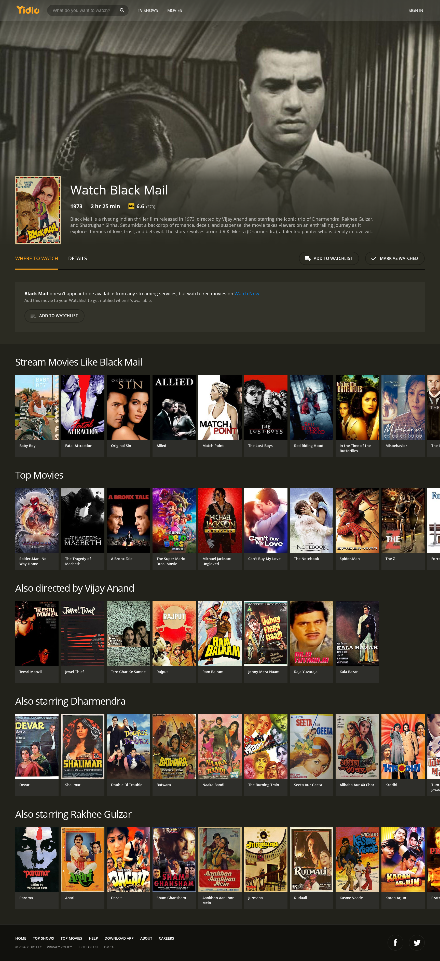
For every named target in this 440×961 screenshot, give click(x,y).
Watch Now (247, 293)
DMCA (109, 947)
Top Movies (71, 938)
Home (20, 938)
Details (77, 258)
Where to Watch (36, 258)
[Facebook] (395, 943)
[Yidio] (28, 11)
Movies (174, 10)
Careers (166, 938)
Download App (119, 938)
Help (93, 938)
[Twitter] (417, 943)
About (146, 938)
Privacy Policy (59, 947)
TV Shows (148, 10)
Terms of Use (88, 947)
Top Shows (43, 938)
